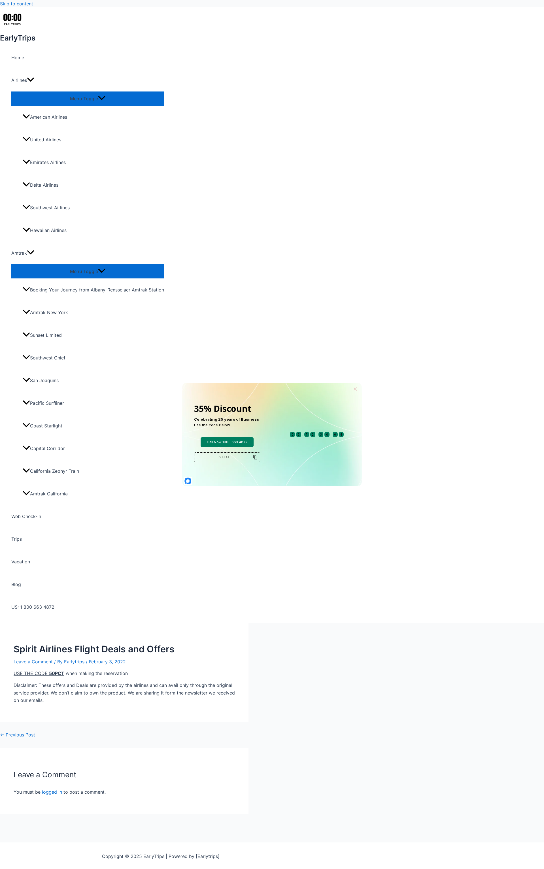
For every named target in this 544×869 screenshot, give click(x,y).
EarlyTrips (17, 37)
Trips (16, 539)
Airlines (19, 80)
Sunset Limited (46, 335)
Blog (16, 584)
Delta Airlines (44, 185)
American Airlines (48, 117)
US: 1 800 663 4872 (32, 607)
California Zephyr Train (54, 471)
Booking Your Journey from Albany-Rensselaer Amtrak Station (97, 290)
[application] (30, 80)
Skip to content (16, 4)
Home (17, 57)
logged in (52, 792)
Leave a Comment (33, 661)
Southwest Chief (47, 358)
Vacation (20, 562)
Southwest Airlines (50, 207)
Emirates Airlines (48, 162)
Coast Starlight (46, 426)
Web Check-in (26, 516)
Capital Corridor (47, 448)
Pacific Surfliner (47, 403)
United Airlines (45, 139)
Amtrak (19, 253)
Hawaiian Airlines (48, 230)
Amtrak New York (49, 312)
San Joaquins (44, 380)
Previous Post (17, 735)
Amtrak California (49, 494)
